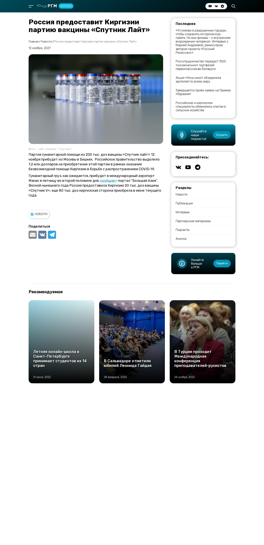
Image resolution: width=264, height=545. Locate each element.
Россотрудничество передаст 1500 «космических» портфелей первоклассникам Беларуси (201, 65)
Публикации (184, 203)
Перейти (222, 263)
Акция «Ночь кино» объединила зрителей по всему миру (198, 79)
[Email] (33, 235)
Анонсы (181, 239)
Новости (41, 214)
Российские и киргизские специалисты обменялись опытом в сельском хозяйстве (201, 106)
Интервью (183, 212)
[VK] (42, 235)
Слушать (222, 135)
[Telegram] (52, 235)
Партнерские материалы (193, 221)
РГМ (59, 6)
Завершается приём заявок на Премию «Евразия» (203, 92)
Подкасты (182, 230)
